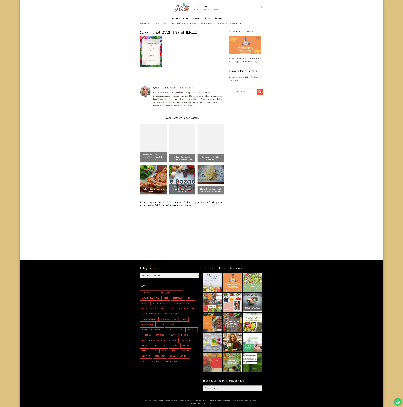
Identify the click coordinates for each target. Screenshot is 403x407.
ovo (176, 345)
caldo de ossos (171, 314)
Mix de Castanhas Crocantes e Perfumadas (182, 158)
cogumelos (147, 324)
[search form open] (261, 8)
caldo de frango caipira (154, 309)
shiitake (146, 356)
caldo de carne (160, 303)
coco (183, 319)
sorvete (183, 356)
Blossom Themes (251, 400)
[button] (212, 282)
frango (191, 330)
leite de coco (187, 340)
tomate (155, 361)
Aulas (185, 18)
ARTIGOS (155, 23)
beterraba (178, 298)
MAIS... (165, 23)
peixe (144, 351)
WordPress (208, 403)
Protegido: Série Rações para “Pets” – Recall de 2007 (153, 157)
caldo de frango (181, 303)
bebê (166, 298)
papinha (187, 345)
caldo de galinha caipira (182, 309)
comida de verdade (166, 324)
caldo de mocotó (150, 314)
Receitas (175, 18)
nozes (166, 345)
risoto (174, 351)
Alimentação (163, 293)
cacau (145, 303)
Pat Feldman (200, 6)
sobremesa (160, 356)
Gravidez (160, 335)
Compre (196, 18)
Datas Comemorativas (178, 23)
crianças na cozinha (152, 330)
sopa (172, 356)
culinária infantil (175, 330)
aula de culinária (150, 298)
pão (164, 351)
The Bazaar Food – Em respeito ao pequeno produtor (182, 189)
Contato (218, 18)
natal (156, 345)
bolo (190, 298)
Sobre (229, 18)
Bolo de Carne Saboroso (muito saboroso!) (153, 190)
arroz (178, 293)
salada (185, 351)
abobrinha (147, 293)
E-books (207, 18)
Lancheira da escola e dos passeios (159, 340)
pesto (154, 351)
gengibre (146, 335)
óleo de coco (170, 361)
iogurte (172, 335)
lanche (184, 335)
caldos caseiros (168, 319)
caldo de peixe (149, 319)
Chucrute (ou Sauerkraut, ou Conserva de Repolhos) (211, 190)
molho (145, 345)
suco (144, 361)
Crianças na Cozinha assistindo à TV (210, 158)
